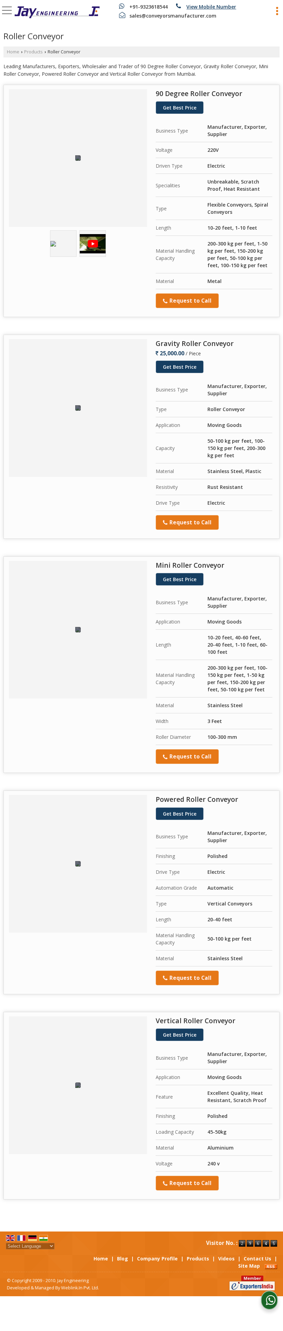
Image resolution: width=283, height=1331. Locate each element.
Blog (122, 1258)
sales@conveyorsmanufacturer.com (172, 15)
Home (13, 52)
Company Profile (157, 1258)
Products (33, 52)
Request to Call (190, 300)
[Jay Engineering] (57, 13)
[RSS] (271, 1265)
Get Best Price (179, 107)
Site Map (249, 1265)
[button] (211, 6)
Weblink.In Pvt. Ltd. (80, 1288)
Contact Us (257, 1258)
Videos (226, 1258)
